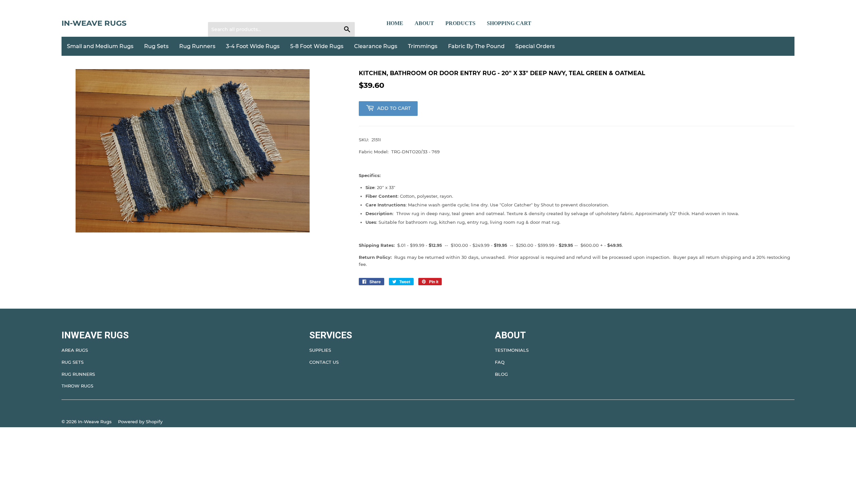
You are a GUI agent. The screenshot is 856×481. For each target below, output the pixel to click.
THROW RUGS (77, 385)
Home (395, 23)
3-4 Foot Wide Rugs (253, 46)
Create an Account (254, 13)
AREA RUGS (75, 350)
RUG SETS (73, 362)
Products (460, 23)
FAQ (500, 362)
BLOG (501, 374)
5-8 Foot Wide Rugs (316, 46)
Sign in (219, 13)
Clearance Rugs (375, 46)
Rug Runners (197, 46)
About (424, 23)
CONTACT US (324, 362)
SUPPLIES (320, 350)
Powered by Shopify (140, 421)
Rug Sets (156, 46)
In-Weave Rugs (94, 23)
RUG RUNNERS (78, 374)
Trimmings (422, 46)
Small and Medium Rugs (100, 46)
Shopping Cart (509, 23)
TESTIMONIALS (512, 350)
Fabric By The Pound (476, 46)
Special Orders (535, 46)
